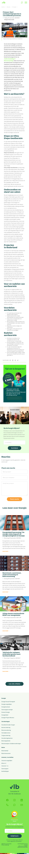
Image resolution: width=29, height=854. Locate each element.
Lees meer (5, 551)
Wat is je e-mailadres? (6, 476)
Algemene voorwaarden (6, 843)
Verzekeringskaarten (7, 738)
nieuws (8, 7)
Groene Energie (5, 712)
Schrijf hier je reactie (6, 482)
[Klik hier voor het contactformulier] (21, 805)
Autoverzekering (5, 727)
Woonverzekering (6, 730)
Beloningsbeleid (5, 741)
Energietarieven (5, 707)
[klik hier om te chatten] (14, 805)
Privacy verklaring (5, 845)
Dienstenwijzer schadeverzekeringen (11, 743)
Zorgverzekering (5, 735)
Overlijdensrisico (5, 733)
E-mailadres (7, 441)
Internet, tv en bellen (7, 757)
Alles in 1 (3, 763)
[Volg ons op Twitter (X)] (21, 800)
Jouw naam (4, 470)
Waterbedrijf (4, 750)
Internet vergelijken (6, 760)
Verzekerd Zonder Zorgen (8, 725)
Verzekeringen (5, 721)
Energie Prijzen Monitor (7, 717)
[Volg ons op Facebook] (7, 800)
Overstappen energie (7, 709)
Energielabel (4, 715)
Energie (14, 7)
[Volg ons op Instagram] (14, 800)
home (3, 7)
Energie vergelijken (6, 704)
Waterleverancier (6, 753)
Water (3, 747)
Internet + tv (4, 766)
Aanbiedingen (5, 771)
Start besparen (14, 398)
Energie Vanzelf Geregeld (8, 701)
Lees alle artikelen (14, 684)
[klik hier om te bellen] (7, 805)
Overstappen (4, 768)
